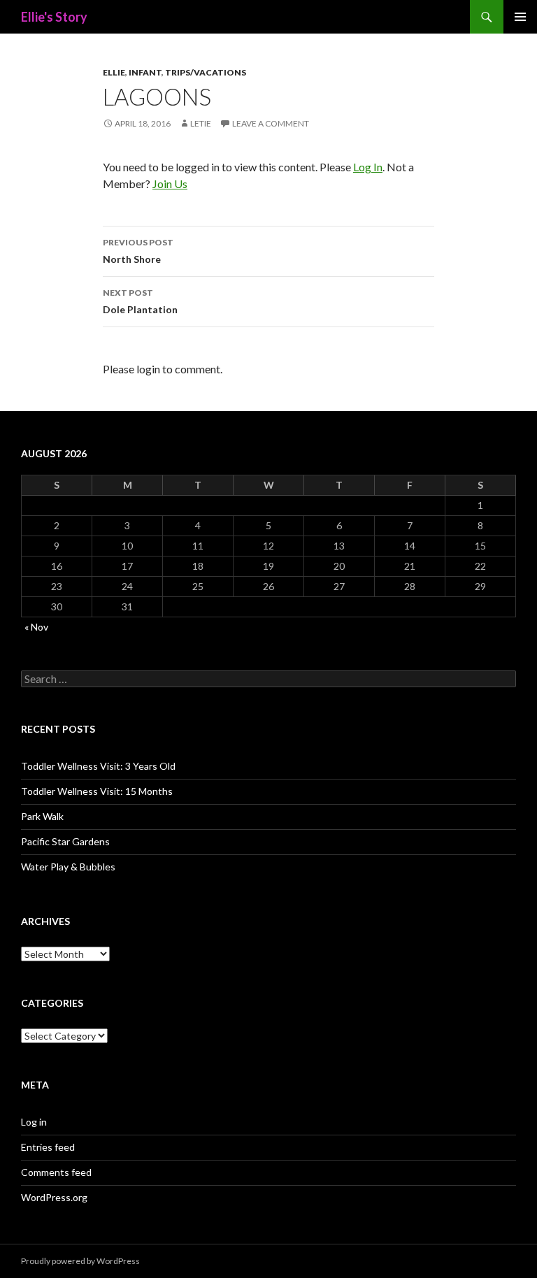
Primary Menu (520, 17)
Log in (34, 1122)
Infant (145, 72)
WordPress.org (54, 1197)
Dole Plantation (140, 301)
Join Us (169, 183)
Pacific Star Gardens (65, 841)
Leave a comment (270, 123)
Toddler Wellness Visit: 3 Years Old (98, 766)
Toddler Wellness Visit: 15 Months (97, 791)
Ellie (114, 72)
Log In (367, 166)
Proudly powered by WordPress (80, 1261)
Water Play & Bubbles (68, 867)
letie (200, 123)
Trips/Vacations (205, 72)
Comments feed (56, 1172)
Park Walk (42, 816)
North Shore (138, 251)
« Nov (36, 627)
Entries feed (48, 1147)
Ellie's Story (54, 16)
